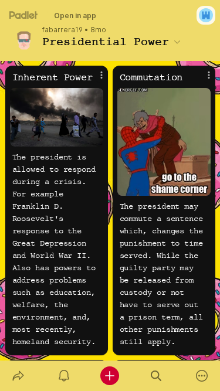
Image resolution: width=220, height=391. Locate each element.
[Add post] (110, 375)
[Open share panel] (18, 375)
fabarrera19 (62, 30)
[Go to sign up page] (206, 15)
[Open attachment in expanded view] (56, 117)
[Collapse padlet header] (177, 41)
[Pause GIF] (201, 186)
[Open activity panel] (64, 375)
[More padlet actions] (202, 375)
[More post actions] (94, 79)
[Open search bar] (156, 376)
